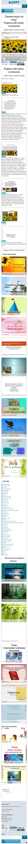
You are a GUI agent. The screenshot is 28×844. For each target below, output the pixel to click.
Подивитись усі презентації (6, 790)
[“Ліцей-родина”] (14, 326)
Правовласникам (7, 818)
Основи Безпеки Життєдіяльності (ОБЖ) (13, 522)
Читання (5, 553)
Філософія (5, 550)
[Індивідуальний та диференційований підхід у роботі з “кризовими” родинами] (14, 346)
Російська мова (6, 536)
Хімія (4, 552)
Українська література (8, 544)
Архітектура (6, 490)
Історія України (6, 485)
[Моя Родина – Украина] (14, 306)
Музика (4, 516)
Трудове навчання (7, 541)
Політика (5, 525)
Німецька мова (6, 518)
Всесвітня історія (7, 498)
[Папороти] (14, 612)
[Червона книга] (14, 673)
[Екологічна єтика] (14, 572)
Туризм (4, 542)
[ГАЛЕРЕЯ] (9, 215)
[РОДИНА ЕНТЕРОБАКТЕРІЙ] (14, 407)
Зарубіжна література (8, 508)
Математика (6, 513)
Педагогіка (5, 524)
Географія (5, 499)
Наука (4, 519)
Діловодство (6, 502)
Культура (5, 511)
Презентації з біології (10, 13)
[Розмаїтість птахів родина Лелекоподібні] (14, 286)
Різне (4, 533)
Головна (3, 13)
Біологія (5, 495)
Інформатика (6, 484)
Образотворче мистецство (9, 521)
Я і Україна (5, 555)
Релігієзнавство (6, 535)
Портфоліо (5, 527)
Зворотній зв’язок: (11, 806)
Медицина (5, 515)
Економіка (5, 505)
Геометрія (5, 501)
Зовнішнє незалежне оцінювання (11, 510)
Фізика (4, 547)
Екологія (5, 504)
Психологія (5, 531)
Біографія (5, 493)
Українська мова (7, 545)
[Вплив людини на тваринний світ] (14, 633)
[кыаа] (14, 592)
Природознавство (7, 530)
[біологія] (14, 754)
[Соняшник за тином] (14, 265)
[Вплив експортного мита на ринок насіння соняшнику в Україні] (14, 387)
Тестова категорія (7, 539)
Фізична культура (7, 548)
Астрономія (6, 492)
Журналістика (6, 507)
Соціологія (5, 538)
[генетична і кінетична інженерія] (14, 653)
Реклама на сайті (7, 820)
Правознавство (6, 528)
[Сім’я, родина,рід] (14, 468)
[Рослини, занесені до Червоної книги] (14, 713)
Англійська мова (7, 488)
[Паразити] (14, 693)
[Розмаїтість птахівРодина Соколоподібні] (14, 427)
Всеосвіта (5, 821)
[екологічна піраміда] (14, 774)
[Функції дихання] (14, 734)
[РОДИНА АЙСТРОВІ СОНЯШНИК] (9, 86)
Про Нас (5, 817)
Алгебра (5, 487)
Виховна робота (7, 496)
